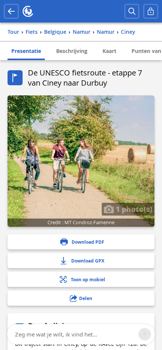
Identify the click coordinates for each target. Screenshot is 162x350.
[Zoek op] (131, 11)
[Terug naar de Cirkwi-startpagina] (28, 11)
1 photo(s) (133, 209)
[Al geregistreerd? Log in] (150, 11)
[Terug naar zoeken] (11, 11)
